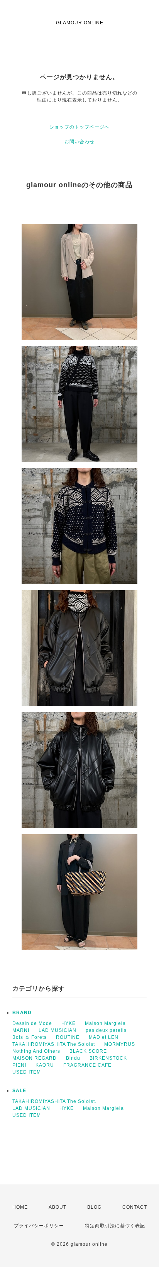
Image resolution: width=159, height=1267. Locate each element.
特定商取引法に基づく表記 (115, 1225)
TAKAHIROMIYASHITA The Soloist (53, 1044)
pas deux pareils (106, 1030)
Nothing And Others (36, 1051)
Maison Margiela (105, 1023)
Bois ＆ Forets (29, 1037)
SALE (19, 1090)
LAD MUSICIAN (57, 1030)
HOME (20, 1207)
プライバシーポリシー (39, 1225)
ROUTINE (68, 1037)
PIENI (19, 1065)
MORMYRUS (119, 1044)
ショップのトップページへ (79, 127)
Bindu (73, 1058)
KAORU (45, 1065)
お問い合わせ (79, 141)
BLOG (94, 1207)
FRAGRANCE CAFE (87, 1065)
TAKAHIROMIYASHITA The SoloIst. (54, 1101)
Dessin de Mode (32, 1023)
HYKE (68, 1023)
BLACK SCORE (88, 1051)
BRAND (22, 1012)
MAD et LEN (103, 1037)
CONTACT (134, 1207)
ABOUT (57, 1207)
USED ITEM (26, 1072)
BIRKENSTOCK (108, 1058)
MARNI (20, 1030)
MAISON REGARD (34, 1058)
